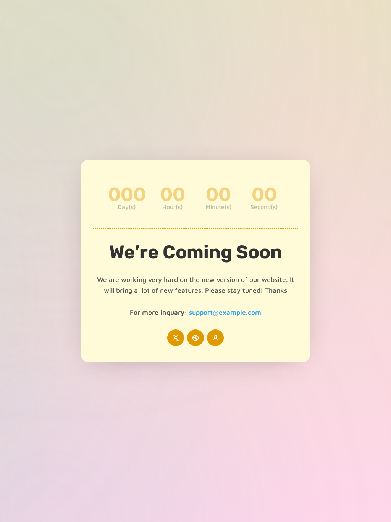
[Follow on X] (175, 337)
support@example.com (225, 312)
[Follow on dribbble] (195, 337)
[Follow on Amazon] (215, 337)
